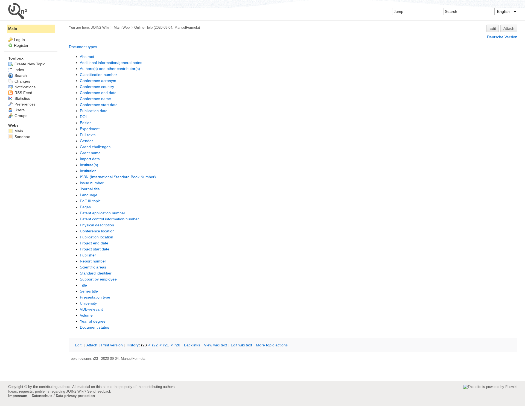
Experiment (90, 129)
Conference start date (99, 105)
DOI (83, 117)
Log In (19, 39)
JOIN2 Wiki (100, 27)
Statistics (21, 98)
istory (133, 345)
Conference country (97, 86)
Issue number (92, 183)
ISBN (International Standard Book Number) (118, 177)
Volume (86, 315)
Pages (85, 207)
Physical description (97, 225)
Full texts (87, 135)
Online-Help (143, 27)
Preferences (24, 104)
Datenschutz (42, 396)
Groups (20, 115)
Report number (93, 261)
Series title (89, 291)
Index (18, 70)
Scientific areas (93, 267)
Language (88, 195)
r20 (177, 345)
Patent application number (102, 213)
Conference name (95, 99)
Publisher (88, 255)
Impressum (17, 396)
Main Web (122, 27)
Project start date (94, 249)
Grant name (90, 153)
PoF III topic (90, 201)
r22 (155, 345)
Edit (492, 28)
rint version (112, 345)
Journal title (90, 189)
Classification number (98, 74)
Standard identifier (96, 273)
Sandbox (21, 137)
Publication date (93, 111)
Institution (88, 171)
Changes (21, 81)
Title (83, 285)
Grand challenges (95, 147)
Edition (86, 123)
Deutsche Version (502, 37)
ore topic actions (272, 345)
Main (12, 29)
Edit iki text (241, 345)
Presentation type (95, 297)
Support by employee (98, 279)
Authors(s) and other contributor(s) (110, 68)
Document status (94, 327)
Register (21, 45)
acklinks (192, 345)
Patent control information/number (109, 219)
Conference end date (98, 92)
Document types (83, 47)
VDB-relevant (91, 309)
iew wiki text (215, 345)
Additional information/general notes (111, 62)
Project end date (94, 243)
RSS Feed (22, 92)
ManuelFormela (186, 27)
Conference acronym (98, 80)
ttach (91, 345)
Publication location (96, 237)
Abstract (87, 56)
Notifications (24, 87)
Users (19, 110)
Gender (86, 141)
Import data (90, 159)
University (88, 303)
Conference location (97, 231)
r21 (166, 345)
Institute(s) (89, 165)
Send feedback (99, 391)
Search (20, 75)
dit (79, 345)
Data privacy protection (75, 396)
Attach (508, 28)
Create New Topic (29, 64)
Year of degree (93, 321)
